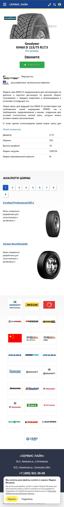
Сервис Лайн (18, 5)
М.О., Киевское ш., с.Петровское (32, 461)
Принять (12, 498)
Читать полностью (12, 129)
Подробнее (27, 498)
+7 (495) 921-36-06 (32, 473)
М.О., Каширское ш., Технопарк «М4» (32, 467)
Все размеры (32, 51)
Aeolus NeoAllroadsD (15, 244)
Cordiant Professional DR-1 (18, 203)
